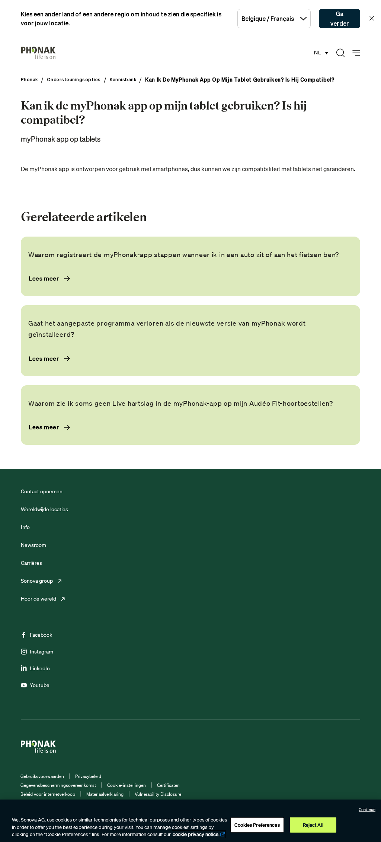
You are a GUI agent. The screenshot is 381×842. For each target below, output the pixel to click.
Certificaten (168, 785)
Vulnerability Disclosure (158, 794)
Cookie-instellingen (126, 785)
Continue (367, 810)
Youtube (39, 685)
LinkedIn (40, 668)
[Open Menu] (356, 53)
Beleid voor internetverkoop (47, 794)
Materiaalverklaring (105, 794)
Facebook (41, 635)
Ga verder (339, 19)
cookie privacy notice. (196, 834)
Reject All (313, 825)
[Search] (340, 52)
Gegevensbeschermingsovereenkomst (58, 785)
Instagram (41, 651)
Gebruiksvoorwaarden (42, 776)
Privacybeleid (88, 776)
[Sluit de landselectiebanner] (371, 18)
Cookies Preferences (256, 825)
